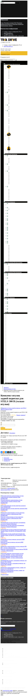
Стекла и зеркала (14, 130)
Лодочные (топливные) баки (14, 307)
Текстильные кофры (15, 91)
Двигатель (12, 245)
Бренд (10, 313)
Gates (8, 342)
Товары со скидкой (9, 673)
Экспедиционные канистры (17, 162)
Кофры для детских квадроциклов (15, 84)
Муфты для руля (14, 195)
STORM (9, 365)
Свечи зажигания (22, 228)
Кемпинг (12, 297)
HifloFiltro (9, 347)
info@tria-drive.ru (8, 33)
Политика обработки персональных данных (15, 12)
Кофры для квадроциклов (18, 68)
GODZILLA (10, 345)
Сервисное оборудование (16, 261)
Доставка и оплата (9, 8)
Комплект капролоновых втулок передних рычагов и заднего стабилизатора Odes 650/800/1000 (12, 518)
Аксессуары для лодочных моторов (16, 265)
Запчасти (12, 202)
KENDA (9, 349)
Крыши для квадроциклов (17, 120)
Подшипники (19, 219)
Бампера (12, 172)
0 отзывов (3, 411)
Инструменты (19, 302)
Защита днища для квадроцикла (18, 119)
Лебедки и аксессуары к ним (17, 193)
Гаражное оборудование (16, 192)
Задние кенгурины (15, 107)
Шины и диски (15, 150)
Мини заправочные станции (17, 102)
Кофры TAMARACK (15, 76)
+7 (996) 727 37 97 (8, 34)
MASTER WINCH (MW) (13, 354)
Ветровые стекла (14, 174)
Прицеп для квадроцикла (16, 138)
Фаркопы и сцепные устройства (18, 190)
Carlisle (9, 331)
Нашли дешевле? (21, 415)
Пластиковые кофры (15, 89)
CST (8, 334)
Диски (11, 151)
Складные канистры (15, 103)
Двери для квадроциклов (16, 114)
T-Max (8, 369)
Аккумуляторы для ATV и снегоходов (17, 206)
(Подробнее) (12, 433)
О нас (5, 7)
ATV (8, 318)
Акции (11, 383)
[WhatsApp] (15, 452)
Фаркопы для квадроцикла (17, 143)
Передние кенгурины (15, 109)
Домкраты (16, 273)
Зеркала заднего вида (15, 176)
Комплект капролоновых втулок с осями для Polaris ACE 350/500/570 (12, 571)
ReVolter (9, 361)
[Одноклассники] (4, 452)
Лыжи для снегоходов (16, 178)
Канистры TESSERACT (16, 98)
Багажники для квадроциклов (18, 112)
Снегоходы (14, 154)
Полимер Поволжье (12, 377)
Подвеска (12, 255)
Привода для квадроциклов (14, 221)
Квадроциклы (16, 64)
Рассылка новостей (9, 683)
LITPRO (9, 352)
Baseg (8, 325)
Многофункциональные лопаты (15, 310)
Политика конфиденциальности (12, 11)
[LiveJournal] (10, 452)
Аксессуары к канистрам (16, 95)
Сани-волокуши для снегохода (18, 196)
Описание (6, 457)
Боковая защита (14, 106)
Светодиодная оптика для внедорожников (14, 287)
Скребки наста (14, 189)
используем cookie (8, 690)
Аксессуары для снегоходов (14, 188)
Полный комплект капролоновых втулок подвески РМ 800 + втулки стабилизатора (12, 557)
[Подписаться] (1, 627)
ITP (8, 348)
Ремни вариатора (22, 223)
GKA (8, 344)
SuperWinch (10, 366)
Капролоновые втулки (13, 211)
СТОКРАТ (10, 379)
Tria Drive (7, 689)
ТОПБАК (9, 382)
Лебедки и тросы (14, 121)
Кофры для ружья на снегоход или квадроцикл (18, 87)
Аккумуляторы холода (13, 300)
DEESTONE (10, 335)
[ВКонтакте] (1, 452)
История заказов (8, 681)
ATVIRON (10, 320)
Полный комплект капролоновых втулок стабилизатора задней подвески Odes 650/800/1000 (11, 501)
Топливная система (15, 254)
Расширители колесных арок (17, 126)
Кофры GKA (13, 72)
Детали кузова (20, 110)
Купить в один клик (6, 429)
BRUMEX (10, 330)
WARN (9, 375)
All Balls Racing (11, 317)
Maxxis (9, 355)
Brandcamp (10, 328)
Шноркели (13, 145)
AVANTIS (9, 324)
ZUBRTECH (10, 376)
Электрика (13, 248)
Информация (4, 19)
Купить (3, 428)
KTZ (8, 351)
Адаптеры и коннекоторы (17, 268)
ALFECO (9, 316)
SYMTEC (9, 368)
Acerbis (9, 314)
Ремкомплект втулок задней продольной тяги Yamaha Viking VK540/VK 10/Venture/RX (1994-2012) (13, 535)
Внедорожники (17, 272)
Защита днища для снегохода (17, 175)
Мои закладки (7, 682)
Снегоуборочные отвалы (16, 128)
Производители (8, 670)
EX (8, 341)
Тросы (11, 256)
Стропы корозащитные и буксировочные (16, 281)
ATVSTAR (10, 321)
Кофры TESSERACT (15, 69)
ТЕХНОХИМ (10, 380)
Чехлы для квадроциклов (16, 144)
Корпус (12, 258)
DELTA (9, 337)
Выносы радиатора (15, 113)
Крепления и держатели (16, 137)
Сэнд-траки (18, 289)
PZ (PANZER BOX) (12, 359)
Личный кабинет (8, 679)
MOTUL (9, 356)
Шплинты (12, 271)
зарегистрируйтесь (6, 489)
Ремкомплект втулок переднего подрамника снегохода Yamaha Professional (12, 526)
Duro (8, 339)
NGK (8, 358)
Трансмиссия (13, 247)
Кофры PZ (12, 168)
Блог (5, 5)
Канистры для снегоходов (14, 157)
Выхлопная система (15, 249)
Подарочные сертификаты (11, 672)
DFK (8, 338)
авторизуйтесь (11, 488)
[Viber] (12, 452)
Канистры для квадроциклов (14, 93)
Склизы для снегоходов (16, 179)
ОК (2, 695)
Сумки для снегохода (15, 197)
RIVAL (9, 363)
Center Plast (10, 332)
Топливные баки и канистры (17, 266)
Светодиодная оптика (16, 131)
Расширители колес (15, 127)
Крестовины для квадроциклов (15, 214)
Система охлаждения (15, 252)
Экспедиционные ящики (13, 296)
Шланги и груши (14, 269)
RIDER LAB (10, 362)
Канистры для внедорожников (15, 276)
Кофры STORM (14, 75)
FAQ (5, 9)
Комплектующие (14, 209)
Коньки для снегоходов (16, 181)
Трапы (11, 141)
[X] (8, 452)
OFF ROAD (14, 136)
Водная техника (17, 262)
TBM (8, 372)
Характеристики (8, 459)
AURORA (10, 323)
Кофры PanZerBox (15, 74)
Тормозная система (15, 259)
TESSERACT (10, 373)
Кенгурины (17, 105)
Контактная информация (10, 14)
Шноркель (16, 293)
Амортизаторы (20, 207)
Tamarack (9, 370)
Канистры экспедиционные (17, 99)
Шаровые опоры (21, 241)
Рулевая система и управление (18, 251)
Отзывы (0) (7, 460)
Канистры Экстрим (15, 100)
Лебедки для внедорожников (14, 279)
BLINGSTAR (10, 327)
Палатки (15, 311)
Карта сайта (7, 664)
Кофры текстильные (15, 169)
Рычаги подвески (22, 227)
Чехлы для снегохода (15, 182)
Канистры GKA (14, 96)
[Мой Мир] (6, 452)
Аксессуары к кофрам (15, 71)
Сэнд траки (13, 140)
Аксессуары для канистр (16, 158)
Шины (11, 152)
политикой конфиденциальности (8, 629)
